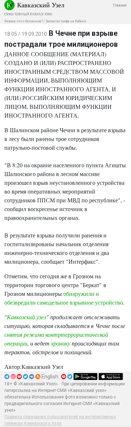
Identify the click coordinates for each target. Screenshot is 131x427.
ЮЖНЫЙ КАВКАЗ (29, 14)
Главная (120, 5)
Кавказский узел (26, 317)
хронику (60, 343)
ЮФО (48, 14)
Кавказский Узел (40, 4)
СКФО (8, 14)
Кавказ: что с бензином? (23, 21)
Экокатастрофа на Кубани (65, 21)
